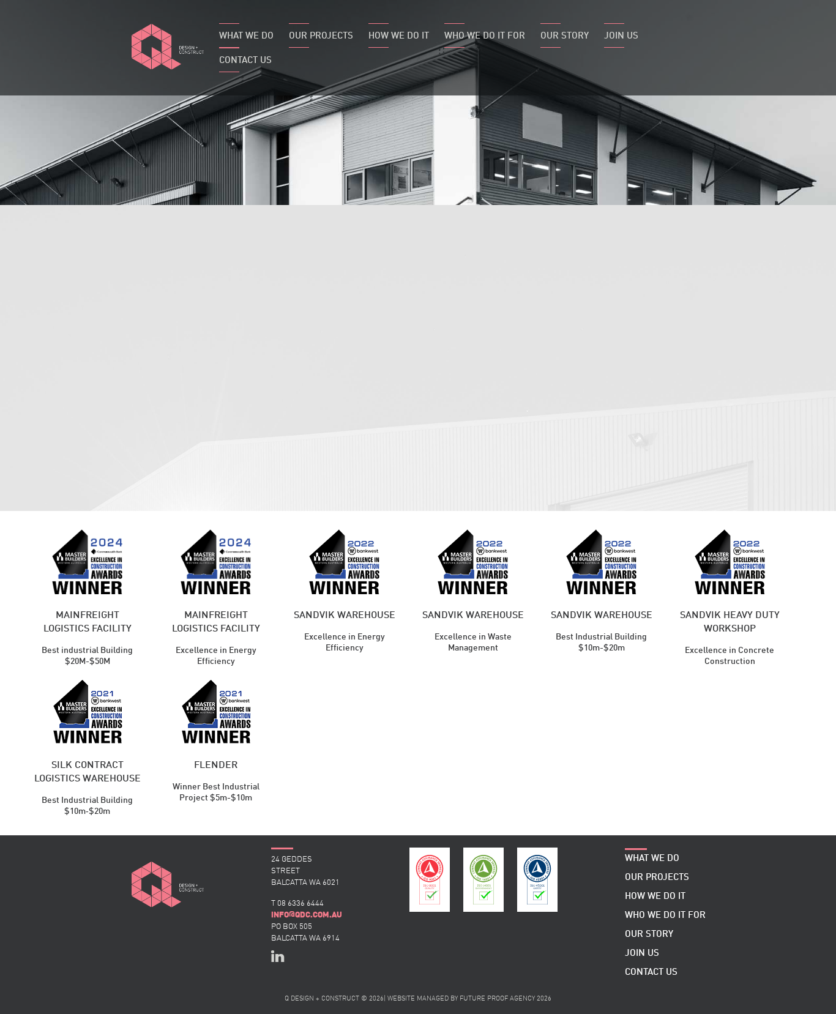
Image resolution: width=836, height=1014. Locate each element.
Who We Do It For (484, 36)
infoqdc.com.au (306, 915)
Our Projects (321, 36)
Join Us (621, 36)
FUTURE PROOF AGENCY (497, 999)
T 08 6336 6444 (297, 904)
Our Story (564, 36)
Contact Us (245, 60)
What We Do (246, 36)
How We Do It (398, 36)
